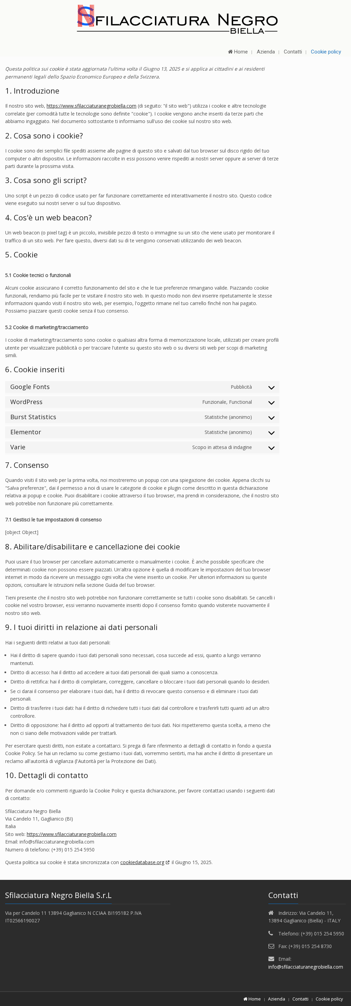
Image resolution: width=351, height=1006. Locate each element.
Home (254, 999)
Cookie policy (329, 999)
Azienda (276, 999)
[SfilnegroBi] (175, 18)
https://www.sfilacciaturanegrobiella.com (91, 105)
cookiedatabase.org (142, 862)
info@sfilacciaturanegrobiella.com (305, 966)
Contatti (300, 999)
